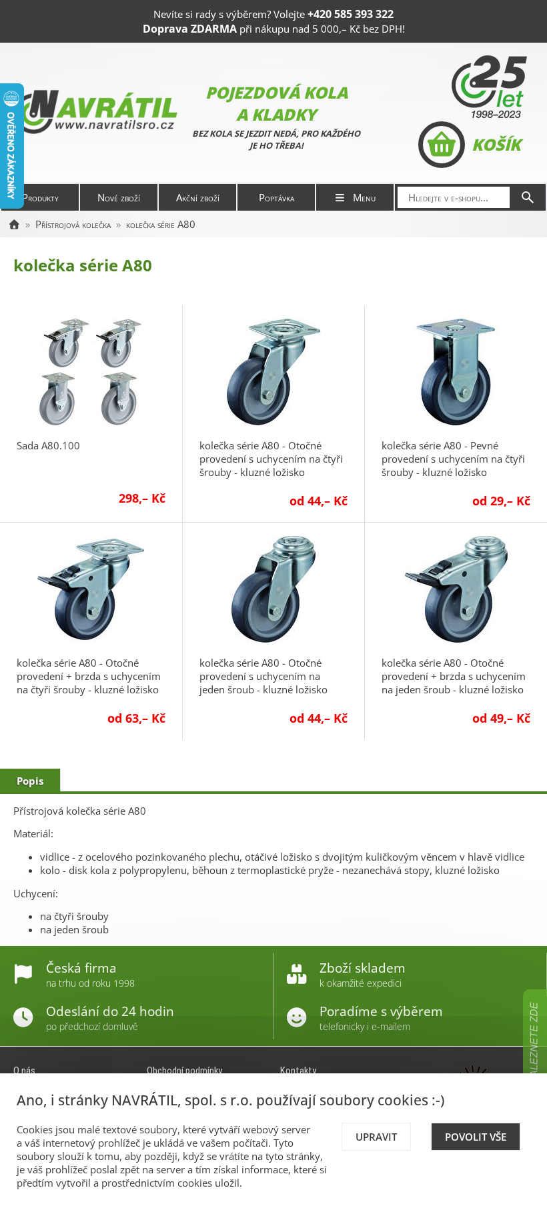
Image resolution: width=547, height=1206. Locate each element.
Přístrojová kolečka (73, 224)
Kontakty (298, 1071)
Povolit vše (475, 1136)
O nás (24, 1071)
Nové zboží (118, 197)
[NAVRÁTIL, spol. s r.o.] (14, 224)
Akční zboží (197, 197)
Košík (496, 144)
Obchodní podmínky (184, 1071)
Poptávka (276, 197)
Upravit (376, 1136)
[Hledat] (528, 197)
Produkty (40, 197)
